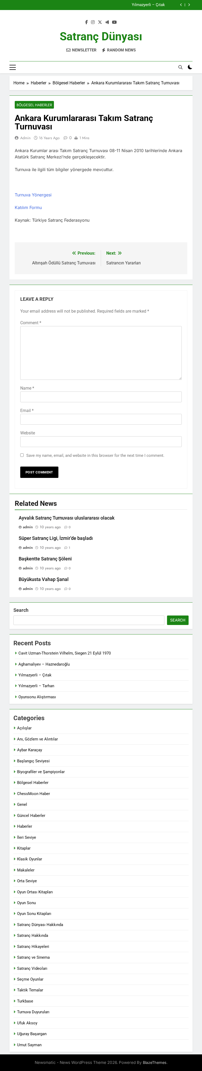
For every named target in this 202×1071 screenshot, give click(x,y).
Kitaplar (24, 848)
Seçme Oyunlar (30, 979)
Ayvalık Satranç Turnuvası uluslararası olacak (66, 518)
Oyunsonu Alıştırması (37, 697)
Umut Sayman (29, 1045)
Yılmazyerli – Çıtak (148, 5)
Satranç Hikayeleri (33, 946)
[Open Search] (180, 67)
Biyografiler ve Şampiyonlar (41, 771)
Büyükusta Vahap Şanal (44, 579)
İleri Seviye (26, 837)
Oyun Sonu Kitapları (34, 913)
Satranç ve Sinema (33, 957)
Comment (30, 322)
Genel (22, 804)
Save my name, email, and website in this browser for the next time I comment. (95, 455)
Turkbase (25, 1001)
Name (27, 388)
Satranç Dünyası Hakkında (40, 924)
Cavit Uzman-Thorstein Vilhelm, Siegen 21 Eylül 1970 (64, 653)
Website (27, 432)
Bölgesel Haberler (34, 105)
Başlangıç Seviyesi (33, 761)
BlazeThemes (154, 1062)
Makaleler (25, 870)
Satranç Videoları (32, 968)
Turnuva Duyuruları (33, 1012)
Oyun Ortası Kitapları (35, 892)
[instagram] (92, 22)
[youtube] (114, 22)
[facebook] (86, 22)
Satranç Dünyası (101, 36)
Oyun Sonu (26, 902)
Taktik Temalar (30, 990)
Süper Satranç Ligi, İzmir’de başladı (56, 538)
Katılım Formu (28, 207)
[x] (100, 22)
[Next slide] (189, 5)
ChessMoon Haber (33, 793)
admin (25, 137)
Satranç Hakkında (32, 935)
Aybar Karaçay (29, 750)
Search (20, 610)
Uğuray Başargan (32, 1033)
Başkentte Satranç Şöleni (45, 558)
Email (27, 410)
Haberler (24, 826)
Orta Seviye (27, 881)
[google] (107, 22)
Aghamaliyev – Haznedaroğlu (44, 664)
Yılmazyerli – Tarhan (36, 686)
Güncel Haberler (31, 815)
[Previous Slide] (181, 5)
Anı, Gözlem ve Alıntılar (37, 739)
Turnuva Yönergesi (33, 194)
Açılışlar (24, 728)
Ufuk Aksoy (27, 1023)
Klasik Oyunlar (29, 859)
